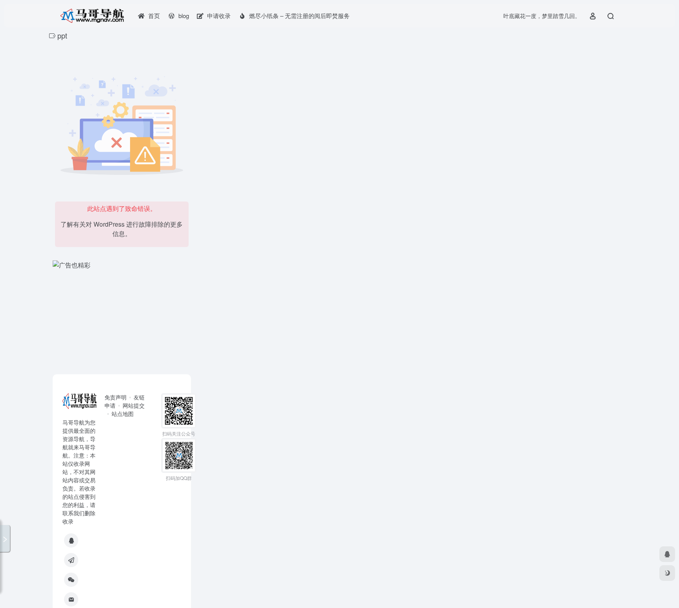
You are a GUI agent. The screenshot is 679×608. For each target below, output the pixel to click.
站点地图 (123, 414)
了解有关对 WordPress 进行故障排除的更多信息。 (122, 229)
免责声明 (116, 397)
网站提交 (134, 405)
